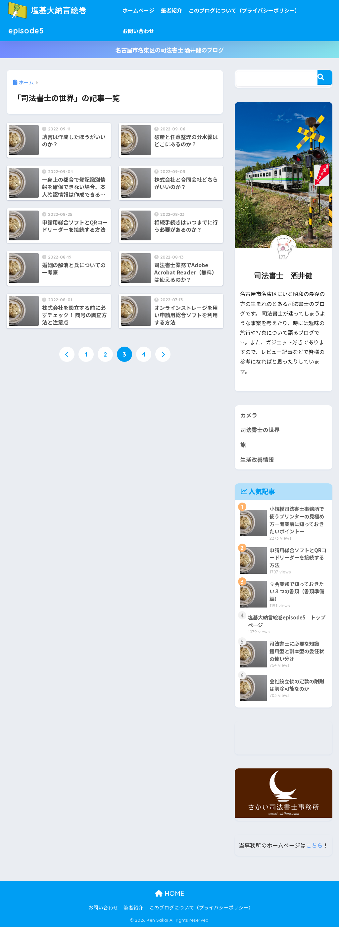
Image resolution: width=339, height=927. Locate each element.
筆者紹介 (171, 10)
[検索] (324, 77)
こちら (314, 845)
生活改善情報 (257, 460)
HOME (173, 893)
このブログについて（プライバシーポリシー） (244, 10)
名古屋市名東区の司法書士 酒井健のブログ (170, 50)
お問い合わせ (138, 31)
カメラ (248, 415)
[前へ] (66, 354)
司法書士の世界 (260, 430)
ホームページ (138, 10)
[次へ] (162, 354)
